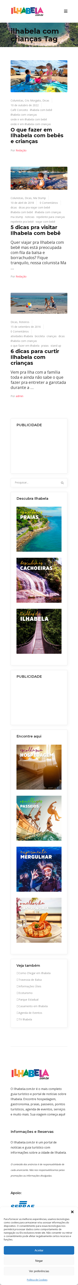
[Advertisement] (39, 449)
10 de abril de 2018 (22, 202)
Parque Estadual (28, 999)
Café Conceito (19, 110)
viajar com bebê (45, 221)
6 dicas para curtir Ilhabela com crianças (35, 357)
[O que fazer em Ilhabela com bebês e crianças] (39, 76)
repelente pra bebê (22, 221)
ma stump (17, 217)
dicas (14, 207)
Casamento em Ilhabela (33, 1006)
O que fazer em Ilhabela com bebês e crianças (37, 136)
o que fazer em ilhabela (25, 345)
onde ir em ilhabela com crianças (31, 124)
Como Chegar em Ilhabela (35, 973)
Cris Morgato (33, 100)
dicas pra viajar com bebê (34, 207)
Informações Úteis (30, 986)
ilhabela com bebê (41, 110)
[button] (72, 1212)
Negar (39, 1260)
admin (19, 396)
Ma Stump (39, 198)
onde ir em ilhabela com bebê (29, 119)
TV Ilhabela (25, 1019)
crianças (52, 336)
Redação (21, 150)
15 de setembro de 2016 (26, 326)
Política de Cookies (37, 1279)
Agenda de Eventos (30, 1013)
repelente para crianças (50, 217)
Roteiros (24, 322)
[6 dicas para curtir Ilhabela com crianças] (39, 303)
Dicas (45, 100)
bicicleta (40, 336)
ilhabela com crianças (24, 114)
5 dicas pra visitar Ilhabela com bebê (36, 230)
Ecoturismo (26, 993)
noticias (29, 217)
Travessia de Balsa (30, 979)
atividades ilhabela (22, 336)
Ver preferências (39, 1271)
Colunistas (17, 100)
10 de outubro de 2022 (25, 105)
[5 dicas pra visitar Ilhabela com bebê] (39, 178)
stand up (56, 345)
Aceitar (39, 1250)
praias (45, 345)
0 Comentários (49, 202)
